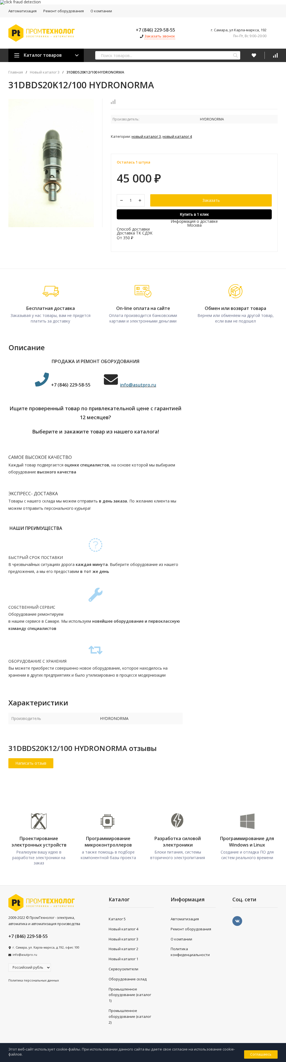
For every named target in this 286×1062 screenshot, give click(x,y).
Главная (15, 72)
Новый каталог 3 (44, 72)
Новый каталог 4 (177, 136)
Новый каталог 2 (123, 948)
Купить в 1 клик (194, 214)
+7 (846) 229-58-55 (155, 30)
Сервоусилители (123, 968)
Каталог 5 (117, 918)
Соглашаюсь (260, 1054)
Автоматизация (22, 10)
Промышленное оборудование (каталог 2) (130, 1016)
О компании (101, 10)
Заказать (211, 200)
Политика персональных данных (33, 980)
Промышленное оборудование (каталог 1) (130, 995)
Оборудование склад (128, 979)
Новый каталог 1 (123, 958)
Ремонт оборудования (63, 10)
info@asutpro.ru (25, 954)
